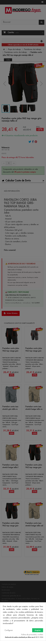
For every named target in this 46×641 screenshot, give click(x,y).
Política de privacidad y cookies (32, 635)
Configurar (9, 630)
